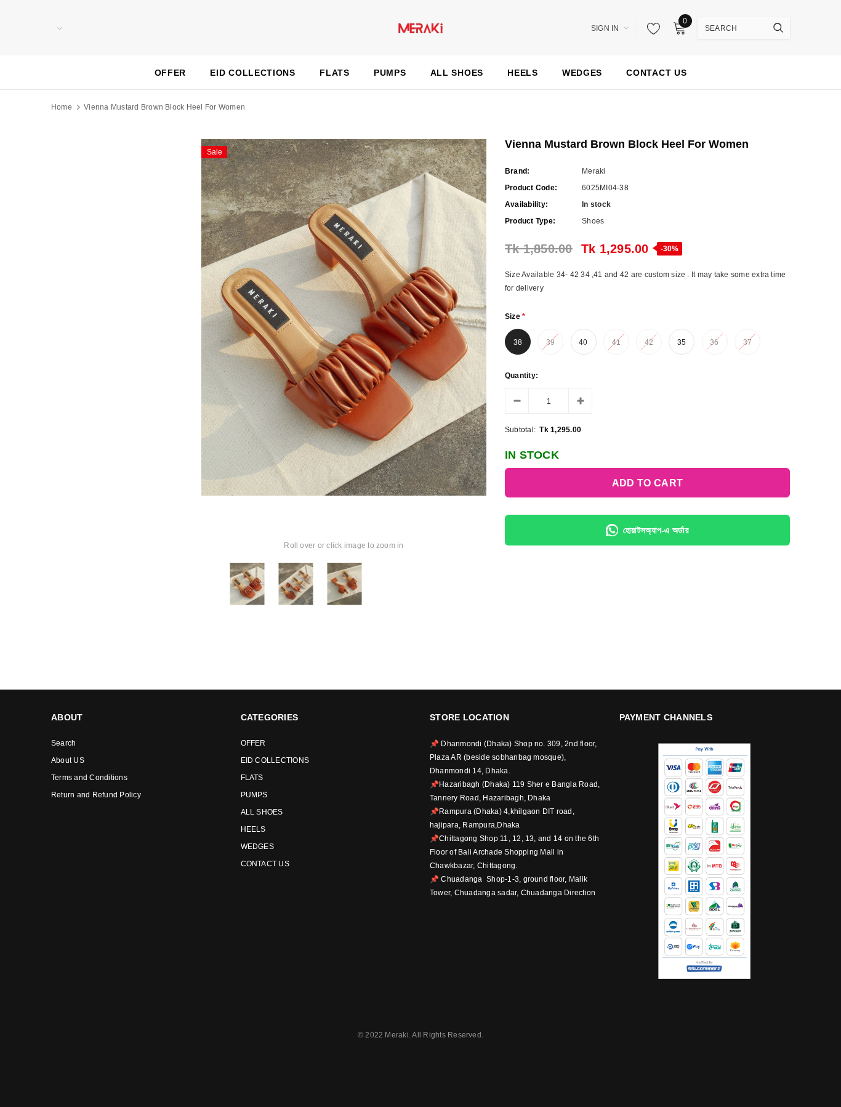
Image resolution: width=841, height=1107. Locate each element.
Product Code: (531, 187)
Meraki (593, 171)
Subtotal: (520, 429)
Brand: (517, 171)
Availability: (526, 204)
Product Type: (530, 221)
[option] (343, 317)
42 (649, 342)
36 (714, 342)
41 (616, 342)
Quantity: (521, 375)
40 (583, 342)
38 (517, 342)
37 (747, 342)
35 (681, 342)
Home (61, 107)
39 (550, 342)
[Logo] (420, 27)
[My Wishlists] (650, 28)
